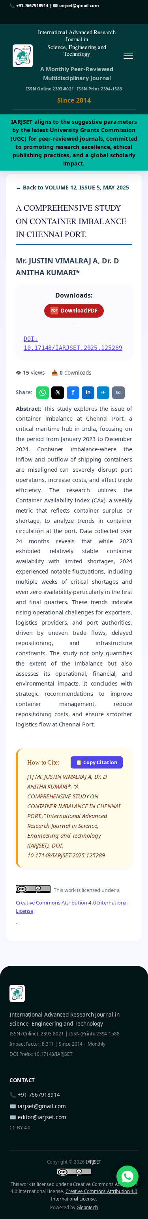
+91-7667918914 (32, 5)
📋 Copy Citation (96, 762)
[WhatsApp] (42, 392)
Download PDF (74, 310)
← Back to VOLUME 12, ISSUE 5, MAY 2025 (72, 187)
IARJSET (93, 1162)
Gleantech (87, 1207)
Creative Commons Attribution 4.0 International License (71, 906)
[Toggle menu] (128, 55)
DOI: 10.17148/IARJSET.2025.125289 (73, 343)
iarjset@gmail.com (79, 5)
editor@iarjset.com (42, 1117)
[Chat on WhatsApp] (127, 1177)
